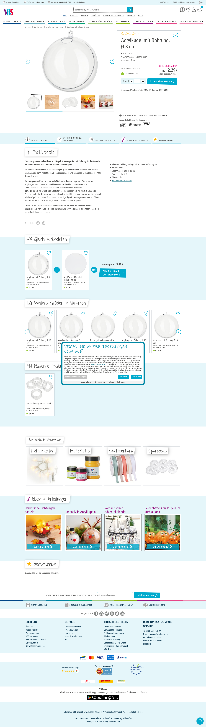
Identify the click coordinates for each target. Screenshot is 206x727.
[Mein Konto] (194, 9)
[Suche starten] (130, 10)
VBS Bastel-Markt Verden (36, 639)
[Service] (182, 9)
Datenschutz (85, 382)
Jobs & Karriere (32, 630)
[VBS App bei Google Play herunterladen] (95, 697)
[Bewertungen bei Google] (70, 669)
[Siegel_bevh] (104, 671)
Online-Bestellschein (112, 626)
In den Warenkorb (160, 81)
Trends (84, 15)
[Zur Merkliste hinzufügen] (176, 36)
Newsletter (69, 633)
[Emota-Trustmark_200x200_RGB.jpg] (137, 669)
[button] (27, 61)
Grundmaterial (38, 27)
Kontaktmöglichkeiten (152, 637)
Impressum (100, 382)
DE (202, 2)
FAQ (66, 639)
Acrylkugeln (60, 27)
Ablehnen (123, 377)
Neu (65, 15)
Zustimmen (136, 377)
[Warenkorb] (199, 9)
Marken (131, 15)
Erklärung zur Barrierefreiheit (116, 646)
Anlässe (95, 15)
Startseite (28, 27)
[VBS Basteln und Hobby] (9, 12)
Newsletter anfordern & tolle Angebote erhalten (71, 595)
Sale (140, 15)
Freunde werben (71, 630)
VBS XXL (74, 15)
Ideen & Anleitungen (113, 15)
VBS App (107, 649)
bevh (105, 666)
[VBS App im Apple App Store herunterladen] (111, 697)
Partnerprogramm (33, 633)
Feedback (147, 644)
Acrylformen (50, 27)
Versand (174, 74)
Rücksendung (109, 636)
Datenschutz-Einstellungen (115, 642)
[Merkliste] (188, 9)
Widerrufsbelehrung (112, 639)
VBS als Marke (32, 636)
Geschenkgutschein (73, 626)
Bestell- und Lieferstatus (153, 640)
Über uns (29, 626)
